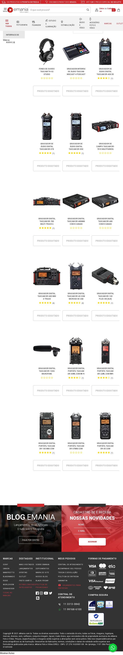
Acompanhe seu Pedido (69, 569)
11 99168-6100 (72, 609)
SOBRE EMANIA (42, 565)
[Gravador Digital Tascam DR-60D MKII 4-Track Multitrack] (47, 276)
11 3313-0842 (71, 604)
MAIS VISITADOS (26, 565)
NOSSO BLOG (42, 577)
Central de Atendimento (70, 565)
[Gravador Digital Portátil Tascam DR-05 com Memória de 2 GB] (105, 426)
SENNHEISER (8, 589)
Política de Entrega (68, 577)
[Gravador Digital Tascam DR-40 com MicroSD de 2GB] (76, 276)
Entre (101, 9)
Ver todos (8, 25)
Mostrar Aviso (7, 653)
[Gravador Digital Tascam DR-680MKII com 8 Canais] (76, 201)
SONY (5, 565)
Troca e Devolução (68, 573)
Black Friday (42, 581)
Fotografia (21, 25)
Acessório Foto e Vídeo (94, 25)
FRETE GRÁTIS (25, 581)
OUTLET (22, 577)
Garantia (62, 581)
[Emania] (18, 10)
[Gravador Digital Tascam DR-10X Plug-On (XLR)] (105, 276)
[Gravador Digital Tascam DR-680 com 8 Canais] (105, 201)
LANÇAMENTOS (26, 569)
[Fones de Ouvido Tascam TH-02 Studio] (47, 52)
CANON (6, 569)
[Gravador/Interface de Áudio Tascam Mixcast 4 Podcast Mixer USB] (76, 52)
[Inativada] (91, 605)
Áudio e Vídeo (82, 25)
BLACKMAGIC (9, 577)
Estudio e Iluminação (51, 24)
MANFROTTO (9, 573)
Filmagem (36, 25)
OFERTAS (23, 573)
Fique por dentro (30, 540)
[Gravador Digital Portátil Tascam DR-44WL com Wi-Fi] (76, 351)
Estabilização (68, 25)
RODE (5, 581)
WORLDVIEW (8, 585)
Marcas (108, 24)
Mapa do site (42, 573)
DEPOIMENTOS (42, 569)
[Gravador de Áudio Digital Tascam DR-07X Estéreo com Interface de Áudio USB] (47, 126)
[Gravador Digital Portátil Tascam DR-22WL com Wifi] (105, 351)
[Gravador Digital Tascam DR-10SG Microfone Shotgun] (47, 351)
